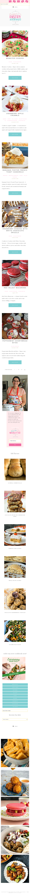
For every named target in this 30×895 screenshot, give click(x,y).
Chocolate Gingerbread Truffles (15, 612)
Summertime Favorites (12, 120)
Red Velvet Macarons (15, 288)
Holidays (15, 706)
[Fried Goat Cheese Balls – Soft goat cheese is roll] (15, 782)
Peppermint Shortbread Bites (15, 342)
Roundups (15, 703)
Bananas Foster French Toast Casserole (15, 171)
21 (21, 369)
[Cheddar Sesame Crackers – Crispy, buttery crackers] (15, 753)
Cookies (10, 61)
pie (5, 120)
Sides (15, 695)
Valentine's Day (21, 120)
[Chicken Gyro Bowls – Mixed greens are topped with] (15, 840)
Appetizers (15, 687)
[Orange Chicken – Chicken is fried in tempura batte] (15, 869)
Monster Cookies (15, 58)
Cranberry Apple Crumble (15, 114)
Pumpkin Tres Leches (15, 548)
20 (18, 369)
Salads (15, 692)
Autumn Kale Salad (15, 644)
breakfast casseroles (13, 175)
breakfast (5, 175)
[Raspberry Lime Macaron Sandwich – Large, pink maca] (15, 811)
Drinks (15, 698)
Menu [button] (16, 726)
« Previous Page (8, 369)
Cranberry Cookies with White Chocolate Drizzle (15, 230)
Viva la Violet (17, 892)
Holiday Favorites (17, 61)
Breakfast (15, 684)
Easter (21, 175)
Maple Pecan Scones (15, 580)
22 (24, 369)
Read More (15, 77)
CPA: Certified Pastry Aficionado (15, 17)
